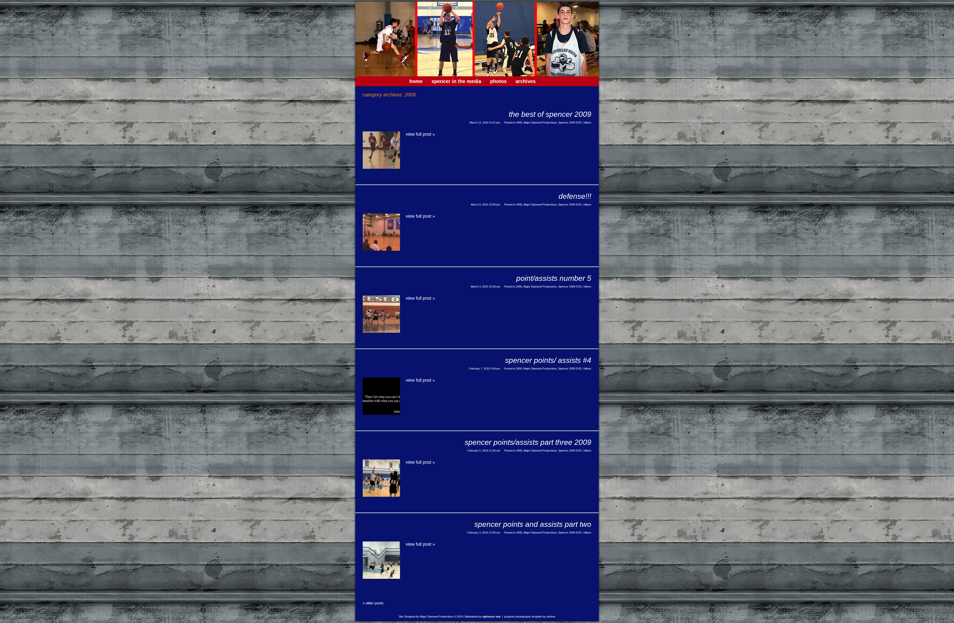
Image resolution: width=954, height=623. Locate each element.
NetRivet (550, 616)
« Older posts (373, 603)
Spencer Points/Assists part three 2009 (528, 442)
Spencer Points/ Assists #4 (548, 360)
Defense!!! (574, 196)
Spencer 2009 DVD (570, 122)
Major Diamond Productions (540, 122)
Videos (587, 122)
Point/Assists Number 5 (553, 278)
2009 (519, 122)
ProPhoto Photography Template (523, 616)
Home (416, 81)
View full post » (420, 134)
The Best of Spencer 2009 (550, 114)
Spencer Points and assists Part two (532, 524)
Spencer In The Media (456, 81)
